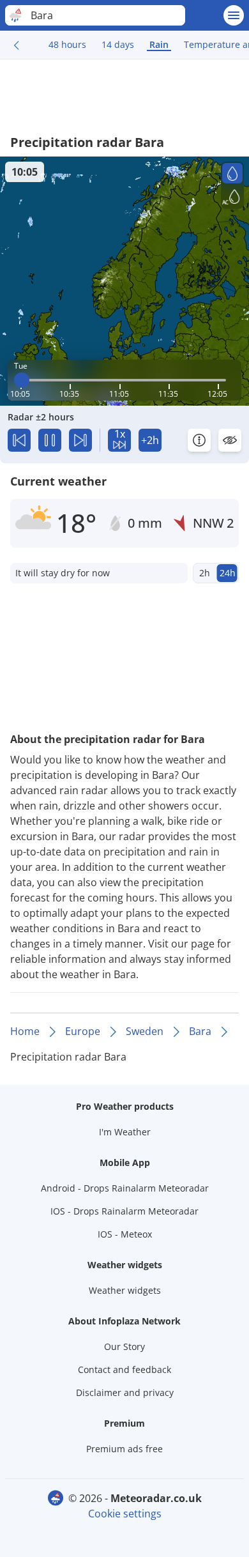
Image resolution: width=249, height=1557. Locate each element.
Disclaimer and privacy (125, 1392)
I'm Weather (125, 1132)
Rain (159, 44)
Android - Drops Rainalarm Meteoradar (125, 1188)
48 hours (67, 44)
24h (228, 573)
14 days (118, 44)
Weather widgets (125, 1290)
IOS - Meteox (125, 1234)
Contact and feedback (124, 1369)
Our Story (124, 1346)
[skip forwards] (80, 440)
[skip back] (19, 440)
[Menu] (233, 15)
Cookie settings (125, 1514)
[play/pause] (49, 440)
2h (204, 573)
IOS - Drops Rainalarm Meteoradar (124, 1211)
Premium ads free (124, 1449)
